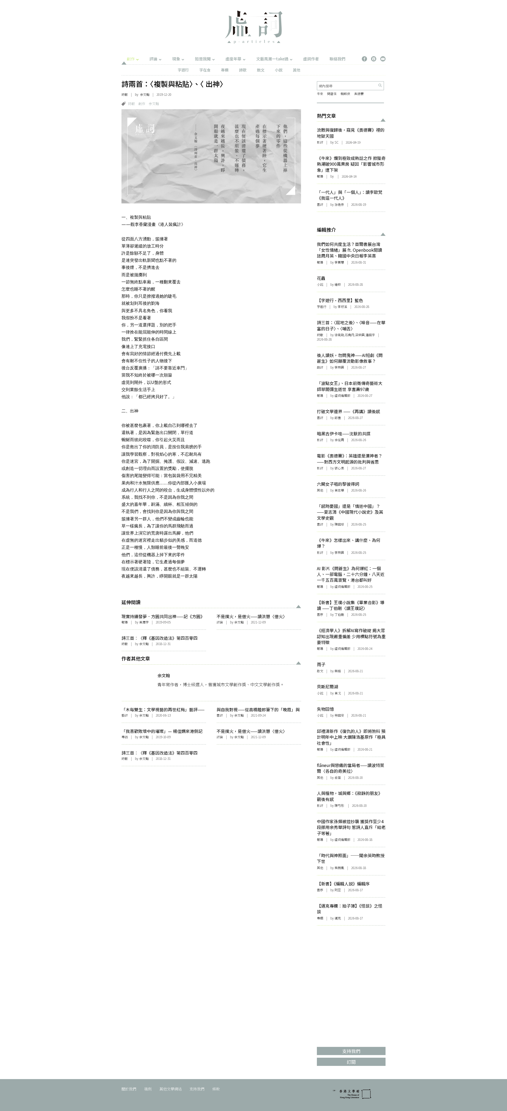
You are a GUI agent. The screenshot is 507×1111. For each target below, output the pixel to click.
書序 (320, 614)
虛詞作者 (311, 58)
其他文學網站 (170, 1088)
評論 (153, 58)
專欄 (224, 70)
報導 (124, 622)
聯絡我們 (337, 58)
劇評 (320, 367)
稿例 (148, 1088)
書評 (220, 715)
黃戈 (338, 693)
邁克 (338, 918)
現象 (176, 58)
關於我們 (128, 1088)
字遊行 (183, 70)
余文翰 (144, 94)
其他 (296, 70)
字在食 (204, 70)
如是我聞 (203, 58)
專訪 (124, 737)
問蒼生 (332, 93)
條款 (216, 1088)
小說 (278, 70)
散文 (260, 70)
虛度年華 (233, 58)
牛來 (320, 93)
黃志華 (339, 490)
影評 (320, 142)
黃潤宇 (144, 622)
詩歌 (242, 70)
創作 (131, 58)
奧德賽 (359, 93)
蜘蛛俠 (345, 93)
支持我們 (197, 1088)
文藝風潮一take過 (272, 58)
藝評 (124, 715)
